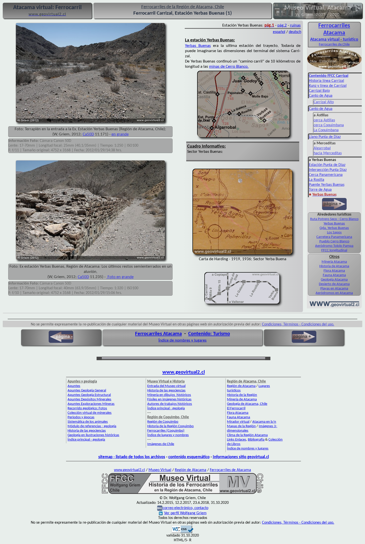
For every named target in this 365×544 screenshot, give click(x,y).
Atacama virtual (324, 39)
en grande (120, 134)
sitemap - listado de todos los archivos (131, 457)
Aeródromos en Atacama (334, 293)
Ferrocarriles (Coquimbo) (165, 431)
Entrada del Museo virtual (166, 386)
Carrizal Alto (324, 102)
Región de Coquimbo (162, 422)
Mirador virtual (238, 422)
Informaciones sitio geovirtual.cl (241, 457)
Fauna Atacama (334, 275)
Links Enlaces (236, 440)
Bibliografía (256, 440)
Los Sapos (334, 232)
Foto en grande (120, 277)
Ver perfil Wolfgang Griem (185, 513)
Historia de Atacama (334, 266)
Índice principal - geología (86, 440)
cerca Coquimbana (329, 125)
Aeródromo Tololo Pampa (334, 246)
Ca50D (88, 134)
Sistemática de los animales (88, 422)
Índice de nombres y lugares (182, 340)
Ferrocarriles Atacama (158, 333)
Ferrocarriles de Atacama (230, 470)
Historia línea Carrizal (326, 81)
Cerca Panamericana (326, 175)
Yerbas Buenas (198, 46)
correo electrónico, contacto (185, 508)
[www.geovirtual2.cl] (334, 306)
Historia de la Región (242, 395)
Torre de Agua (320, 190)
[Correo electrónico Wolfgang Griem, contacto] (160, 508)
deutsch (295, 32)
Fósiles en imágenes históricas (169, 399)
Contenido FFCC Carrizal (328, 76)
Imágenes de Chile (160, 444)
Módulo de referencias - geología (92, 426)
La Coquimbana (326, 130)
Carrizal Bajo (319, 91)
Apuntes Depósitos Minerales (89, 399)
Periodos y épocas (81, 417)
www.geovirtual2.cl (183, 372)
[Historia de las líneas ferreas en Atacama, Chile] (182, 493)
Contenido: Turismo (209, 333)
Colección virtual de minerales (89, 413)
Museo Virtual (159, 470)
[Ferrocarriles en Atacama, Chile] (334, 69)
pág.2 (282, 25)
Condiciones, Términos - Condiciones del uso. (298, 324)
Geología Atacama (334, 280)
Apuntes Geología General (87, 390)
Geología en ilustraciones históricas (93, 435)
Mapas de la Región (241, 426)
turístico (350, 39)
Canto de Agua (320, 96)
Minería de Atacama (242, 399)
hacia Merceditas (328, 153)
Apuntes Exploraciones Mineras (91, 404)
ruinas (295, 25)
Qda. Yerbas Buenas (334, 228)
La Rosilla (316, 180)
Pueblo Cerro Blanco (334, 241)
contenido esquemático (189, 457)
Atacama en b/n (264, 422)
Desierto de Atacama (334, 284)
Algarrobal (322, 148)
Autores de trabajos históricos (169, 404)
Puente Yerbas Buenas (326, 185)
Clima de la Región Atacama (247, 435)
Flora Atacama (334, 271)
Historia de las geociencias (87, 431)
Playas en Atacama (334, 288)
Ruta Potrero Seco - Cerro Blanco (334, 219)
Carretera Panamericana (334, 237)
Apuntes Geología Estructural (89, 395)
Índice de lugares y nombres (168, 435)
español (279, 32)
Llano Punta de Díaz (325, 137)
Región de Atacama (241, 386)
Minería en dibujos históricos (169, 395)
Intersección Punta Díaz (328, 170)
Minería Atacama (334, 262)
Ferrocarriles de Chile (334, 44)
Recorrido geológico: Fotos (87, 408)
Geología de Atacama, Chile (247, 404)
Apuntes (74, 386)
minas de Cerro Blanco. (229, 66)
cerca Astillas (324, 120)
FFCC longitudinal (334, 250)
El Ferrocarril (236, 408)
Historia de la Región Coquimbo (170, 426)
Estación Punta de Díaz (327, 165)
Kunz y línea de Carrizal (328, 86)
